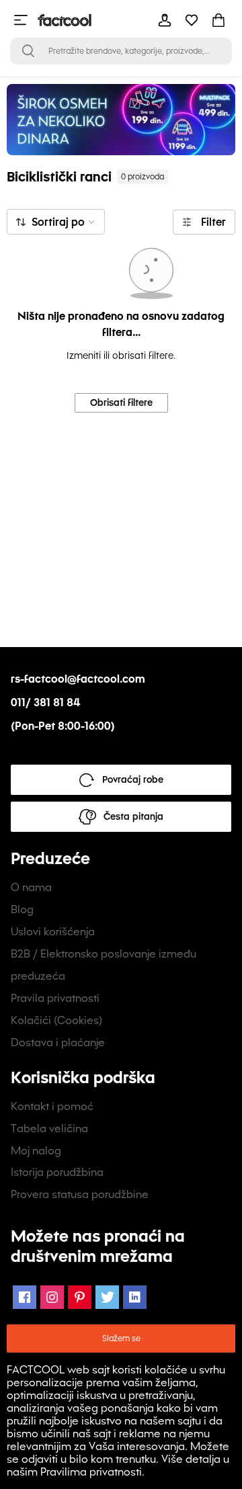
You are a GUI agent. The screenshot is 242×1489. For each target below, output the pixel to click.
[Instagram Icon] (52, 1297)
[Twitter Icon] (107, 1297)
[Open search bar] (28, 51)
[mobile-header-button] (164, 20)
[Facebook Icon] (24, 1297)
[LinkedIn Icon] (135, 1297)
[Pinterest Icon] (79, 1297)
